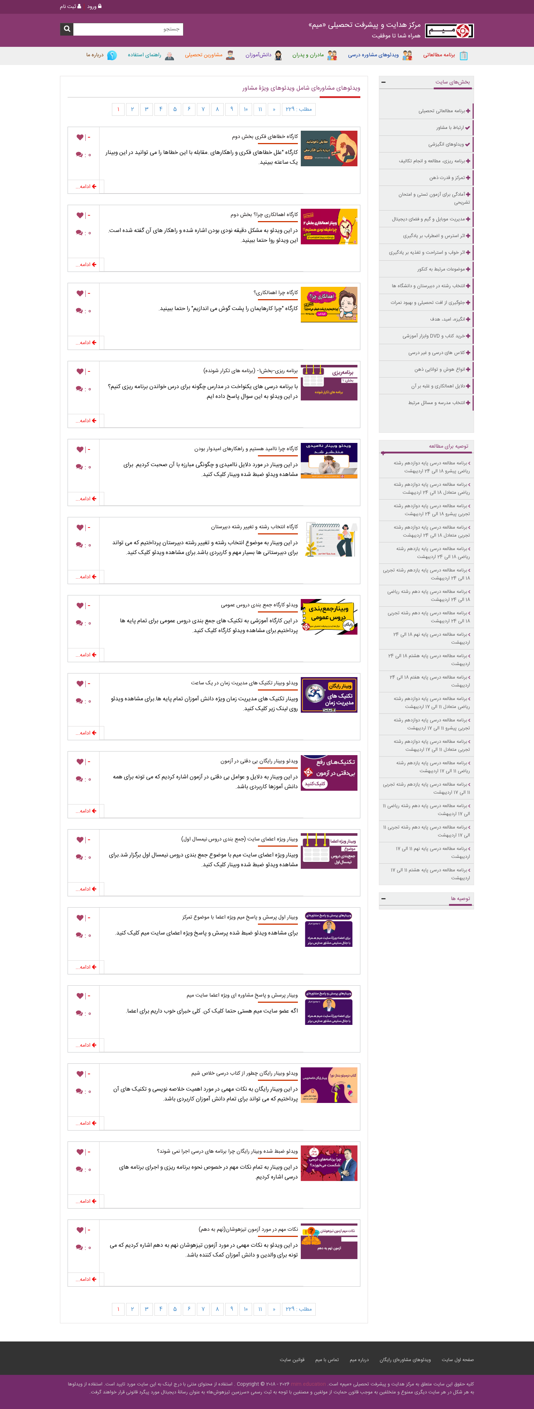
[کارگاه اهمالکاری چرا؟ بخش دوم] (331, 224)
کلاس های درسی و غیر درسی (436, 353)
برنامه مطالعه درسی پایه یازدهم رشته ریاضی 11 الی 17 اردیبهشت (433, 767)
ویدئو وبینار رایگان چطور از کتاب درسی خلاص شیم (244, 1073)
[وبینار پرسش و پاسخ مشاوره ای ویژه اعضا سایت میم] (331, 1005)
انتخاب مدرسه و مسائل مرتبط (436, 403)
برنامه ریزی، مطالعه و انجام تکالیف (432, 161)
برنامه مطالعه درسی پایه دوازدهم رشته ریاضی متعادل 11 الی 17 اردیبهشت (432, 703)
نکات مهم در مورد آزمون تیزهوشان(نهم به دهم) (248, 1229)
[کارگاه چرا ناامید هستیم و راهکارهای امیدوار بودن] (331, 459)
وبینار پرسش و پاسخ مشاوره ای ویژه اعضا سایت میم (242, 995)
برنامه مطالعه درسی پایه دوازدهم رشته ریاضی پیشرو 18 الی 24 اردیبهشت (432, 467)
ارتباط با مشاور (450, 128)
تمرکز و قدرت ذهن (447, 178)
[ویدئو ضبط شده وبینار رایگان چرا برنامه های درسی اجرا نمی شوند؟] (331, 1161)
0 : (87, 155)
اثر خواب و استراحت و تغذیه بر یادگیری (427, 253)
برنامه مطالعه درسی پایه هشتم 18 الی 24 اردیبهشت (429, 660)
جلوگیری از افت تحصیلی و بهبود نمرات (428, 303)
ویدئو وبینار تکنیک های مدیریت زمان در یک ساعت (244, 683)
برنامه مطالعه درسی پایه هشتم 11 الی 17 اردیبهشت (430, 874)
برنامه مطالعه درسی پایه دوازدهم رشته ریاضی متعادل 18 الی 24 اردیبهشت (432, 489)
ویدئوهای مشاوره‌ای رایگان (405, 1360)
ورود (92, 7)
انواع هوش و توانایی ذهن (439, 370)
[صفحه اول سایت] (449, 32)
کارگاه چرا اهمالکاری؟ (276, 293)
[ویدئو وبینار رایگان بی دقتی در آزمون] (331, 771)
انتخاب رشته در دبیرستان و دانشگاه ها (428, 286)
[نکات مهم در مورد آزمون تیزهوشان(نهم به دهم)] (331, 1239)
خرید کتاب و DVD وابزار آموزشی (433, 336)
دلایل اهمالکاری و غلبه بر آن (438, 386)
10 (246, 109)
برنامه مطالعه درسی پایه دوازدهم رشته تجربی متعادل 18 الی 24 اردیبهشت (432, 531)
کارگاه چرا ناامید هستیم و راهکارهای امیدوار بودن (246, 449)
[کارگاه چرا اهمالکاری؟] (331, 302)
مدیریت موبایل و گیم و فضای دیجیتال (428, 219)
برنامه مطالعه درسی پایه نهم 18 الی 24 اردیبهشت (431, 639)
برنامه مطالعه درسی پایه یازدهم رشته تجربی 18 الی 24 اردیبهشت (426, 574)
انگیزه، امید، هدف (447, 319)
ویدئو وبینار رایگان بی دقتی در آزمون (259, 761)
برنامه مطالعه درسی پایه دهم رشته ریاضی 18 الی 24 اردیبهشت (428, 596)
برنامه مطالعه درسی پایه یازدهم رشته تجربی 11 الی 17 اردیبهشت (426, 789)
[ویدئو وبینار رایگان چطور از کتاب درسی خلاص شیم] (331, 1083)
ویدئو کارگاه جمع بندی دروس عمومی (259, 605)
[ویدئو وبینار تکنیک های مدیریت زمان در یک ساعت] (331, 693)
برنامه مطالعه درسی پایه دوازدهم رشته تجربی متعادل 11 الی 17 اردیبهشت (432, 746)
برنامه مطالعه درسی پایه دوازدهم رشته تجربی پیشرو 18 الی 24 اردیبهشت (432, 510)
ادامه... (84, 187)
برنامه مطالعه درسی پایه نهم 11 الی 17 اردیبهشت (433, 853)
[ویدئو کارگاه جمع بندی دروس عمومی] (331, 615)
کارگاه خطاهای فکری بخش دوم (265, 137)
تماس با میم (327, 1360)
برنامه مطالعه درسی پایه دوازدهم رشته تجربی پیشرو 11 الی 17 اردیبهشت (432, 724)
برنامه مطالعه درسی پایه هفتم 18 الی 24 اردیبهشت (430, 681)
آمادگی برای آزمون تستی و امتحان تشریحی (434, 199)
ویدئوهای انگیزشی (446, 144)
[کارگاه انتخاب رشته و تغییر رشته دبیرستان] (331, 537)
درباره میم (359, 1360)
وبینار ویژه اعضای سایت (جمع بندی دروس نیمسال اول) (239, 839)
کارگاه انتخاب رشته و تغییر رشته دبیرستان (254, 527)
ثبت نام (68, 7)
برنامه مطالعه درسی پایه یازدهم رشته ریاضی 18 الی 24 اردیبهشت (433, 553)
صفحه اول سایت (458, 1360)
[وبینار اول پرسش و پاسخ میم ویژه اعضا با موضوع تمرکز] (331, 927)
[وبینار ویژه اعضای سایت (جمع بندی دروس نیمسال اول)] (331, 849)
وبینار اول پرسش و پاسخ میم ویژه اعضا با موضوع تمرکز (240, 917)
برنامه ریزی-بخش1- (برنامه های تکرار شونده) (250, 371)
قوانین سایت (292, 1360)
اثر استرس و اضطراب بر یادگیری (434, 236)
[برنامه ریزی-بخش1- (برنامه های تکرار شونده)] (331, 380)
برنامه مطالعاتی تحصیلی (441, 111)
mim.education (308, 1384)
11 (260, 109)
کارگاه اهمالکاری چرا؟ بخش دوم (264, 215)
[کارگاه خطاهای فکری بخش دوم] (331, 146)
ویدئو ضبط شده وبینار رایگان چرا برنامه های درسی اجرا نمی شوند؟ (227, 1151)
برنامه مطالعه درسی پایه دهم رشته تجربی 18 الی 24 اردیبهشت (429, 617)
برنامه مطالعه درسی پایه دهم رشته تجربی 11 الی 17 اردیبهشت (426, 831)
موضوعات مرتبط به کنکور (441, 269)
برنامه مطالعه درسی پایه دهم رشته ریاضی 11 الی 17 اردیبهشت (426, 810)
